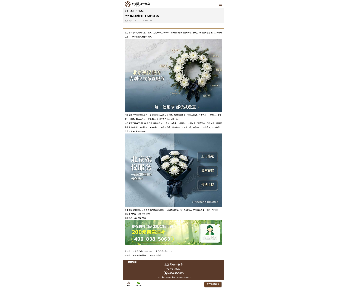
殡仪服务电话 (212, 284)
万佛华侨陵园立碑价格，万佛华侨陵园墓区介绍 (153, 251)
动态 (132, 11)
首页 (126, 11)
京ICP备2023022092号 (165, 277)
